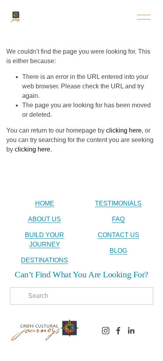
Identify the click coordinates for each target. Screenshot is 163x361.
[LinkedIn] (131, 331)
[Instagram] (106, 331)
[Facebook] (118, 331)
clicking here (124, 130)
